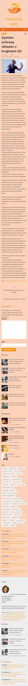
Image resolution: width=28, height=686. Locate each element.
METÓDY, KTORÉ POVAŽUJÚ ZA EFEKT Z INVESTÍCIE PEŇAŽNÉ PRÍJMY (16, 438)
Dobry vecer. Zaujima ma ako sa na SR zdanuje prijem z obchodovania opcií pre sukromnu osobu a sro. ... (13, 667)
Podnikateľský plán (7, 618)
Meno (3, 342)
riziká (12, 520)
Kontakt (22, 608)
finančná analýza (7, 487)
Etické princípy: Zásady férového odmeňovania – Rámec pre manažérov (17, 370)
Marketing (21, 618)
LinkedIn (4, 602)
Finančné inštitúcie (6, 606)
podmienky (6, 509)
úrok (12, 525)
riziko (4, 520)
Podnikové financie (6, 608)
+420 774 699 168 (6, 600)
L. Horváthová (17, 634)
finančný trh (6, 498)
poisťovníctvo (7, 514)
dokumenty (6, 482)
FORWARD (11, 454)
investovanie (6, 501)
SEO (10, 612)
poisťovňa (17, 514)
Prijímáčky (20, 614)
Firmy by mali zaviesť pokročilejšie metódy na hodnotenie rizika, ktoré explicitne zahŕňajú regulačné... (14, 674)
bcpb (4, 473)
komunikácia (18, 501)
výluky (5, 525)
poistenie (16, 509)
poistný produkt (16, 512)
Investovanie (22, 606)
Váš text (4, 319)
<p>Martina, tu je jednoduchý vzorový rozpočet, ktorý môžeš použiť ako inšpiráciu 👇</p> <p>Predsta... (13, 558)
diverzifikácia (16, 479)
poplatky (5, 517)
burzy (19, 473)
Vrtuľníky (22, 612)
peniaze (14, 506)
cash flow (5, 476)
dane (14, 476)
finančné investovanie (9, 493)
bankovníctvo (16, 281)
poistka (5, 512)
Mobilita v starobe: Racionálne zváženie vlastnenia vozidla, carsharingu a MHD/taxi (16, 361)
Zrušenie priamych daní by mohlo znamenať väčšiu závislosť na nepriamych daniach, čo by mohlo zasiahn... (14, 550)
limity (22, 504)
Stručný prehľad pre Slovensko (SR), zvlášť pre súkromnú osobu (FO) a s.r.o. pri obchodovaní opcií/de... (14, 572)
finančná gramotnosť (8, 490)
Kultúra (3, 620)
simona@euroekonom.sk (8, 596)
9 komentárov (17, 424)
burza (12, 473)
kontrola (5, 504)
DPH (13, 484)
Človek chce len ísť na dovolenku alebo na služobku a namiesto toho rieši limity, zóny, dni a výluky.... (13, 543)
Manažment (15, 614)
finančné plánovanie (8, 495)
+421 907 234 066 (6, 598)
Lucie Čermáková (18, 645)
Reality (9, 614)
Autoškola (4, 614)
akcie (4, 468)
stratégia (5, 523)
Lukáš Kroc (16, 655)
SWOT (24, 616)
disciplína (5, 479)
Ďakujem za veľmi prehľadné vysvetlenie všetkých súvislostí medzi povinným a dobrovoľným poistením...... (14, 536)
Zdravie (21, 616)
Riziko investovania (13, 445)
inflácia (16, 498)
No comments (22, 655)
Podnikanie (4, 616)
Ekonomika (15, 616)
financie (21, 484)
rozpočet (20, 520)
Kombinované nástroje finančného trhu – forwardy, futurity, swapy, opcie (17, 420)
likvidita (14, 504)
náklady (5, 506)
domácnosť (17, 482)
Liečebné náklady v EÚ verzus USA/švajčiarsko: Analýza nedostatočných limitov (17, 378)
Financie (5, 55)
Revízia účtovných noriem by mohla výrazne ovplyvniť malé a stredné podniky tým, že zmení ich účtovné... (14, 681)
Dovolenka (17, 620)
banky (23, 281)
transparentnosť (17, 523)
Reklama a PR (15, 612)
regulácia (14, 517)
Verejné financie (16, 608)
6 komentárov (17, 431)
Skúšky (7, 620)
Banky (4, 33)
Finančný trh (15, 606)
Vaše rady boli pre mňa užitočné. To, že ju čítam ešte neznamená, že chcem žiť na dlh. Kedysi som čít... (14, 565)
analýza (13, 468)
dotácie (5, 484)
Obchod (12, 620)
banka (8, 281)
